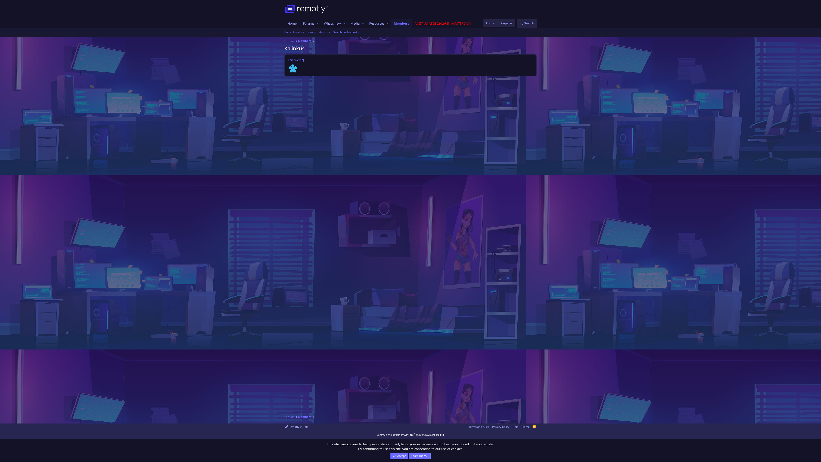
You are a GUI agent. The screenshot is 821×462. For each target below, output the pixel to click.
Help (515, 427)
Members (401, 23)
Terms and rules (479, 427)
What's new (332, 23)
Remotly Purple (298, 427)
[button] (318, 23)
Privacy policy (500, 427)
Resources (376, 23)
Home (292, 23)
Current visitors (294, 32)
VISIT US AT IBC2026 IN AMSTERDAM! (443, 23)
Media (355, 23)
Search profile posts (346, 32)
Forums (308, 23)
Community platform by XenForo (410, 434)
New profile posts (318, 32)
